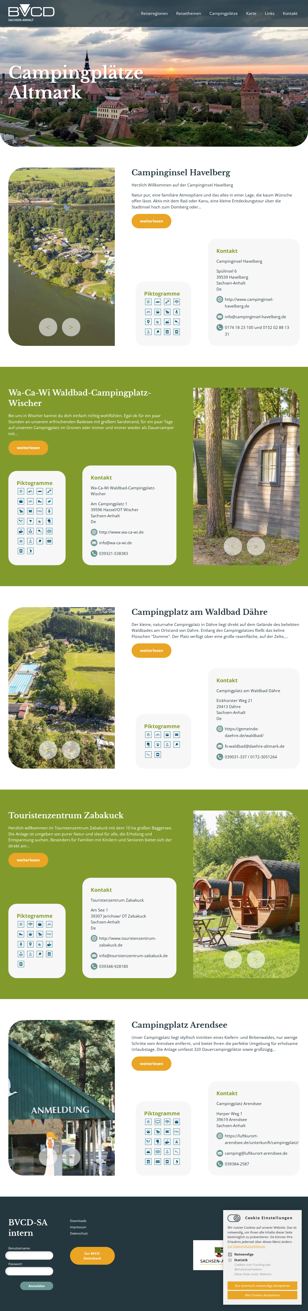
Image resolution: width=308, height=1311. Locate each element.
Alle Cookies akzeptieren (262, 1295)
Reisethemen (188, 13)
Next (71, 327)
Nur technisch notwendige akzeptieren (262, 1286)
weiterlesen (151, 221)
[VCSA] (31, 13)
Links (269, 13)
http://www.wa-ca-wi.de (121, 532)
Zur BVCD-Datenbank (92, 1255)
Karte (251, 13)
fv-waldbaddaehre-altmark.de (255, 746)
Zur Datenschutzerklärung (246, 1246)
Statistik (241, 1260)
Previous (48, 327)
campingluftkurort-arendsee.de (256, 1153)
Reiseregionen (154, 13)
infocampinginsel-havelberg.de (255, 316)
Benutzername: (19, 1248)
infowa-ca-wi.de (115, 543)
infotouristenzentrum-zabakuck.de (133, 955)
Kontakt (290, 13)
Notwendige (244, 1254)
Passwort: (15, 1264)
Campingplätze (224, 13)
